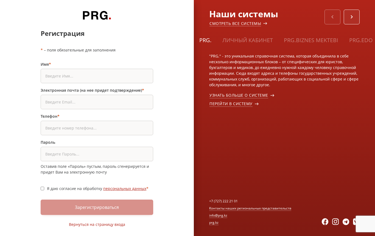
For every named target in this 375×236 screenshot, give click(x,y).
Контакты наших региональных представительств (250, 208)
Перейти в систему (231, 103)
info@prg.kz (218, 215)
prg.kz (214, 222)
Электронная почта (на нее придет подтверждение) (92, 90)
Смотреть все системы (235, 23)
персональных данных (124, 188)
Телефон (50, 116)
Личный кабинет (247, 40)
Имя (46, 64)
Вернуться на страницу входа (97, 224)
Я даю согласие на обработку (98, 188)
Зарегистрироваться (97, 207)
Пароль (48, 142)
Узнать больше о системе (238, 95)
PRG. (205, 40)
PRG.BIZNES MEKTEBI (311, 40)
